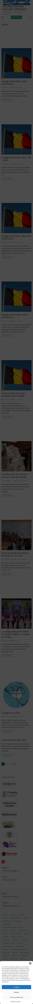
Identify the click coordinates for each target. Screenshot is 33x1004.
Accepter (17, 987)
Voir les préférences (16, 997)
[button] (30, 963)
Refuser (16, 992)
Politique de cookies (15, 1001)
